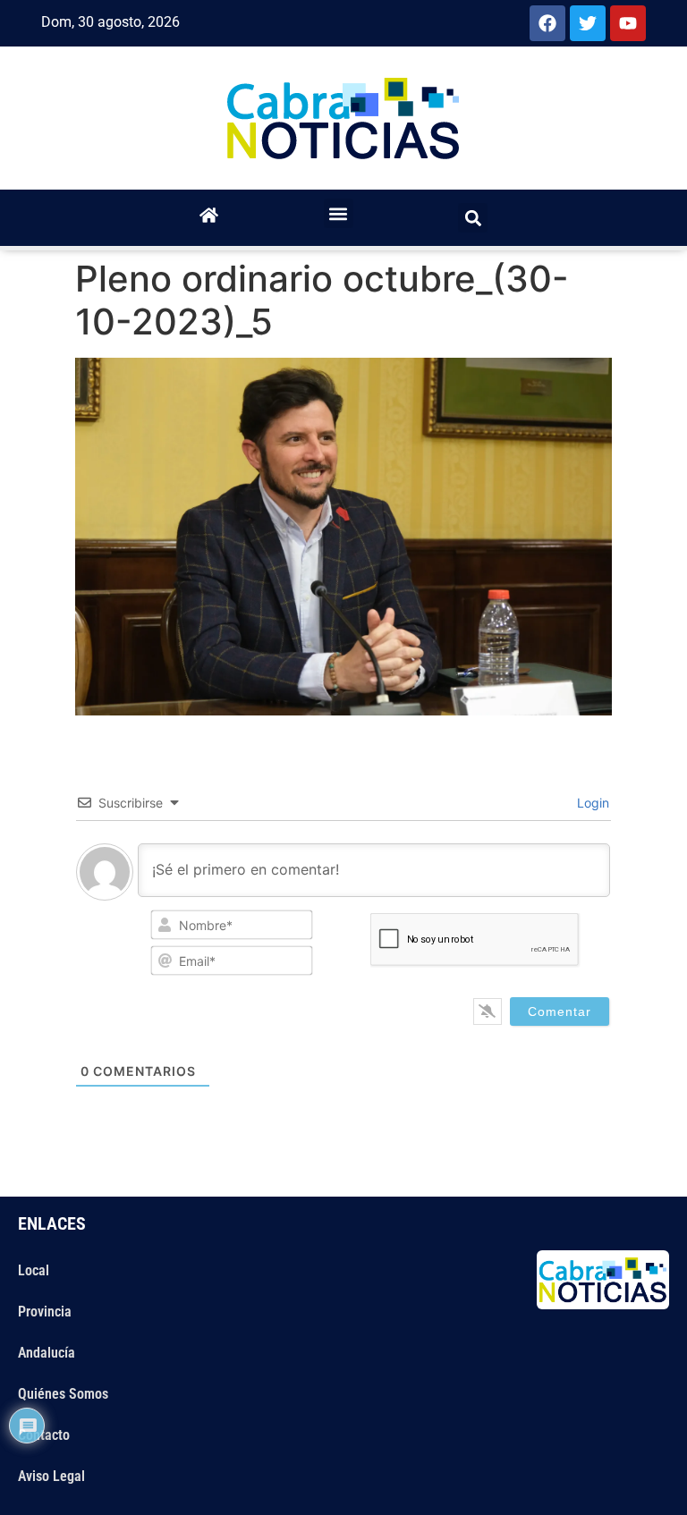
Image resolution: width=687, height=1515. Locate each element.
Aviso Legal (51, 1476)
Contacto (44, 1434)
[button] (338, 213)
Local (33, 1270)
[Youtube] (628, 23)
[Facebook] (547, 23)
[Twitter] (588, 23)
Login (591, 802)
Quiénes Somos (63, 1393)
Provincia (45, 1311)
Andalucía (46, 1352)
